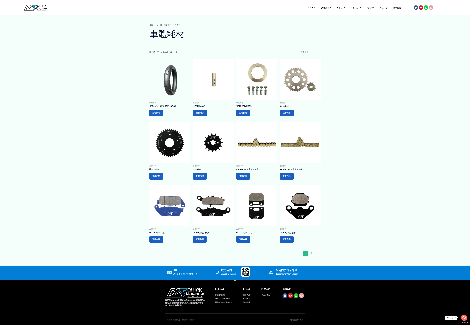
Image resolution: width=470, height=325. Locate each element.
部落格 (340, 7)
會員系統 (370, 7)
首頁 (151, 24)
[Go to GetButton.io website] (464, 322)
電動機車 (167, 24)
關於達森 (311, 7)
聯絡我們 (397, 7)
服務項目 (325, 7)
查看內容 (156, 113)
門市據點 (354, 7)
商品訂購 (384, 7)
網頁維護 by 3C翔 (297, 320)
